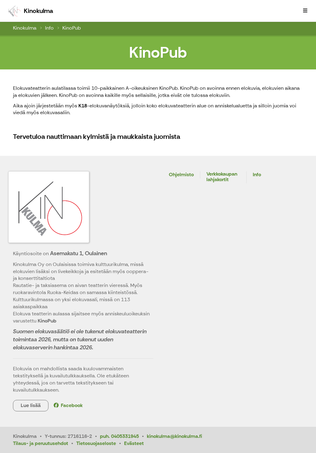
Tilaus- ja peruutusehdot (40, 443)
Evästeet (134, 443)
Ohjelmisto (181, 175)
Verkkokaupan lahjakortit (221, 177)
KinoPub (71, 28)
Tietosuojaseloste (96, 443)
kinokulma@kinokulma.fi (174, 436)
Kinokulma (24, 28)
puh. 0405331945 (119, 436)
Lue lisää (31, 405)
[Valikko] (305, 11)
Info (49, 28)
